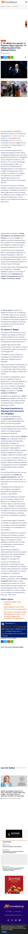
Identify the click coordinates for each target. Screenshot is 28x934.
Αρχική (3, 6)
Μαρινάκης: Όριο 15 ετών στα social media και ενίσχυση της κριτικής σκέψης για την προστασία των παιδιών (13, 869)
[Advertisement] (14, 25)
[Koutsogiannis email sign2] (14, 834)
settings (10, 929)
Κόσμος (8, 6)
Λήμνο (3, 631)
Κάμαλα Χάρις (15, 140)
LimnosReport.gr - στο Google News (12, 626)
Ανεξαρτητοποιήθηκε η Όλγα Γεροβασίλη (12, 603)
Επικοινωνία (18, 911)
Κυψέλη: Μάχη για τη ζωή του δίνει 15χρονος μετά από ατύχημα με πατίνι (15, 608)
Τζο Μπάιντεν (15, 136)
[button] (2, 772)
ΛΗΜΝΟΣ (3, 792)
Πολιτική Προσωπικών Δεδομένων (13, 915)
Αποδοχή (4, 931)
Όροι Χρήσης (8, 911)
